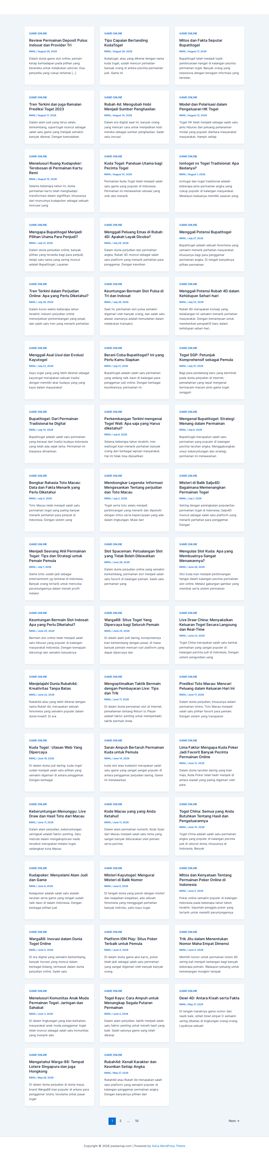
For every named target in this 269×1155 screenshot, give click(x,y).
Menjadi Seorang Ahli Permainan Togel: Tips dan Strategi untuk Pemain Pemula (57, 556)
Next (234, 1121)
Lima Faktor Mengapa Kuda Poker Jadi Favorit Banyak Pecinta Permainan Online (208, 752)
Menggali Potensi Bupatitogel (205, 232)
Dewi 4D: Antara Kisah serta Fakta (209, 998)
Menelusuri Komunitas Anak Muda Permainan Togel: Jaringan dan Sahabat (59, 1003)
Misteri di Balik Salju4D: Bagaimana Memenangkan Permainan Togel (202, 487)
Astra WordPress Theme (168, 1146)
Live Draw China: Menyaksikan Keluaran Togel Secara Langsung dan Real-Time (208, 625)
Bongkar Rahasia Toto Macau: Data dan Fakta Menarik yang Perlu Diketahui (55, 487)
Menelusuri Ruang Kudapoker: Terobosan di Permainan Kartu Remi (55, 168)
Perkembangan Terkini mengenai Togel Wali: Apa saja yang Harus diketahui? (133, 423)
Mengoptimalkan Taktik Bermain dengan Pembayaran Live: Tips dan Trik (132, 688)
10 (137, 1121)
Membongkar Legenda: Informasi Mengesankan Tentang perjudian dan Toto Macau (133, 487)
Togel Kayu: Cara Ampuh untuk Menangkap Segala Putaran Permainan (131, 1003)
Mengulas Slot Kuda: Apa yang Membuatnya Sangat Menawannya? (206, 556)
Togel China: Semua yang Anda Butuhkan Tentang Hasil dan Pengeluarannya (206, 816)
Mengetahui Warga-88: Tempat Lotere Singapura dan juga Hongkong (56, 1067)
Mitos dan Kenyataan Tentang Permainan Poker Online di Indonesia (205, 880)
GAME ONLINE (38, 33)
